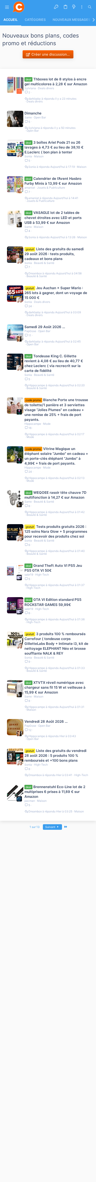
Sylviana (30, 88)
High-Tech (42, 574)
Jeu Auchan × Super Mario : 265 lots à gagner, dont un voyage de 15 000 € (55, 293)
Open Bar (40, 117)
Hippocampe (36, 385)
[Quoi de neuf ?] (74, 7)
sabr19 (28, 574)
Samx (28, 117)
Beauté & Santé (44, 263)
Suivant (50, 827)
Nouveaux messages (71, 20)
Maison (39, 156)
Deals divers (46, 88)
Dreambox (35, 273)
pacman (29, 800)
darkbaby (34, 98)
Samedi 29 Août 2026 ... (44, 327)
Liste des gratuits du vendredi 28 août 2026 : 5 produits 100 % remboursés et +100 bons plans (55, 755)
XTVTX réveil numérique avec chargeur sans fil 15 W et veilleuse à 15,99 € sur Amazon (55, 687)
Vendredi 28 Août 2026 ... (46, 721)
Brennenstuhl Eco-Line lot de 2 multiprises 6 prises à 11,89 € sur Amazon (54, 792)
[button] (7, 7)
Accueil (10, 20)
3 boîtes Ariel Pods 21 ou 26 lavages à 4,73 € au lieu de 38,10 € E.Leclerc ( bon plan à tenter (53, 147)
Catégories (35, 20)
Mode (47, 423)
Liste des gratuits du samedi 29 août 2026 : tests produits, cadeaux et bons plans (54, 254)
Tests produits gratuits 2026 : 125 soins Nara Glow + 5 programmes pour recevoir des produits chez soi (55, 531)
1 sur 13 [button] (35, 827)
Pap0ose (30, 331)
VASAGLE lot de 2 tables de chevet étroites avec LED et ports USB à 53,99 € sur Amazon (53, 217)
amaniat (29, 187)
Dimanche (32, 113)
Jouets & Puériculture (51, 187)
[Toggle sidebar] (82, 7)
